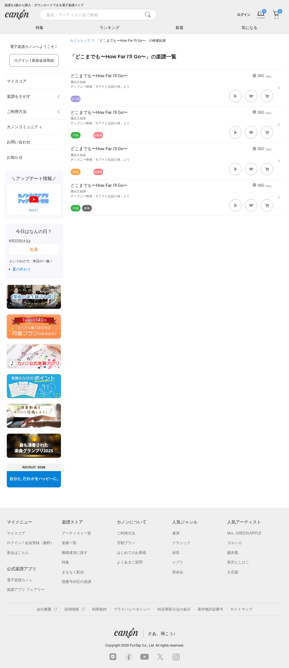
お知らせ (15, 157)
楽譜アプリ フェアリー (26, 589)
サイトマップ (241, 609)
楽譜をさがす (18, 96)
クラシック (181, 543)
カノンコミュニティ (24, 127)
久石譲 (232, 572)
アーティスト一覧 (76, 533)
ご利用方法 (17, 111)
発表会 (177, 572)
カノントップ (80, 41)
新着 (179, 27)
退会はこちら (18, 553)
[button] (235, 96)
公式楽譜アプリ (21, 568)
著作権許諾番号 (210, 609)
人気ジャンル (185, 522)
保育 (175, 553)
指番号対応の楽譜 (76, 582)
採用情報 (71, 609)
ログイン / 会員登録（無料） (30, 543)
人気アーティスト (244, 522)
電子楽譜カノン (19, 580)
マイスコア (17, 81)
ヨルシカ (234, 543)
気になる (249, 27)
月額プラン (126, 543)
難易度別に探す (74, 553)
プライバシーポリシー (132, 609)
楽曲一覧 (69, 543)
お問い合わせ (18, 142)
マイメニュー (19, 522)
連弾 (175, 533)
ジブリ (177, 562)
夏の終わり (21, 269)
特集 (39, 27)
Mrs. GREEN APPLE (244, 533)
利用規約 (99, 609)
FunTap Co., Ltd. (142, 645)
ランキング (109, 27)
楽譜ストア (72, 522)
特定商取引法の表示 (174, 609)
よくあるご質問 (130, 562)
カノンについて (131, 522)
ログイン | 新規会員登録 (34, 60)
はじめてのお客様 (131, 553)
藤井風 (232, 553)
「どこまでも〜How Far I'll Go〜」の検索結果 (131, 41)
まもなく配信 (73, 572)
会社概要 (44, 609)
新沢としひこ (238, 562)
